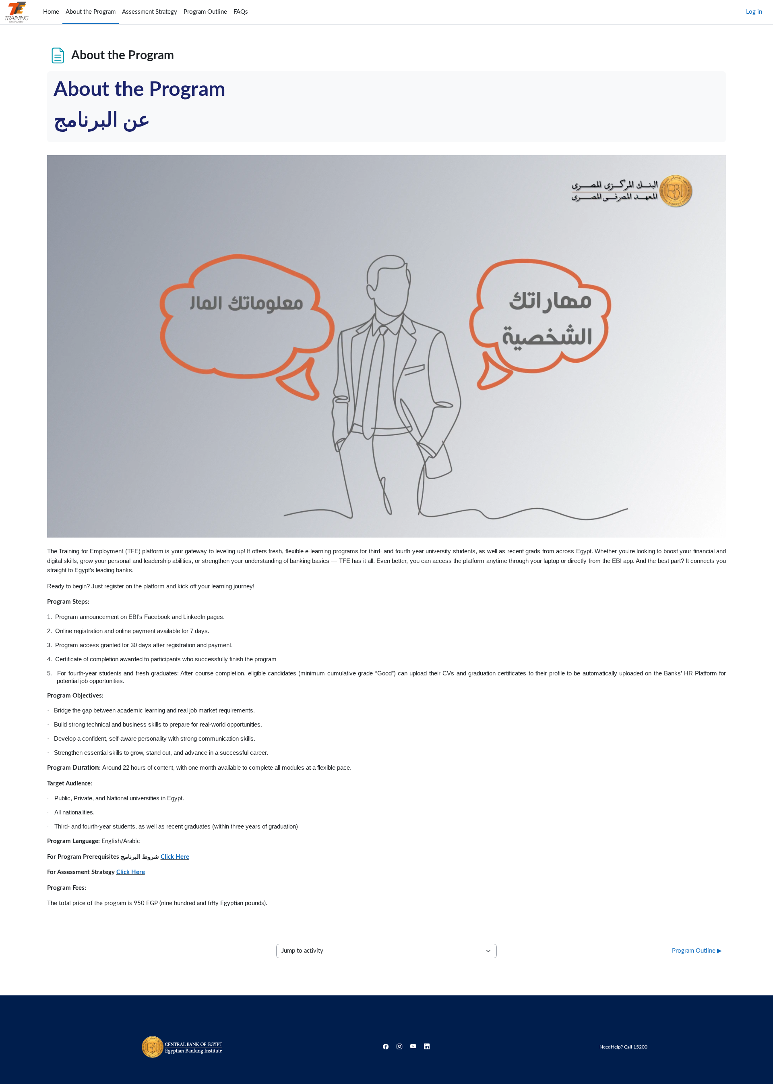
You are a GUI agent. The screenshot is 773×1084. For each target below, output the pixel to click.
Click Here (175, 857)
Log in (754, 12)
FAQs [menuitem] (241, 12)
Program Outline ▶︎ (697, 951)
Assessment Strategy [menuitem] (149, 12)
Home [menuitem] (51, 12)
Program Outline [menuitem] (205, 12)
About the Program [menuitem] (91, 12)
